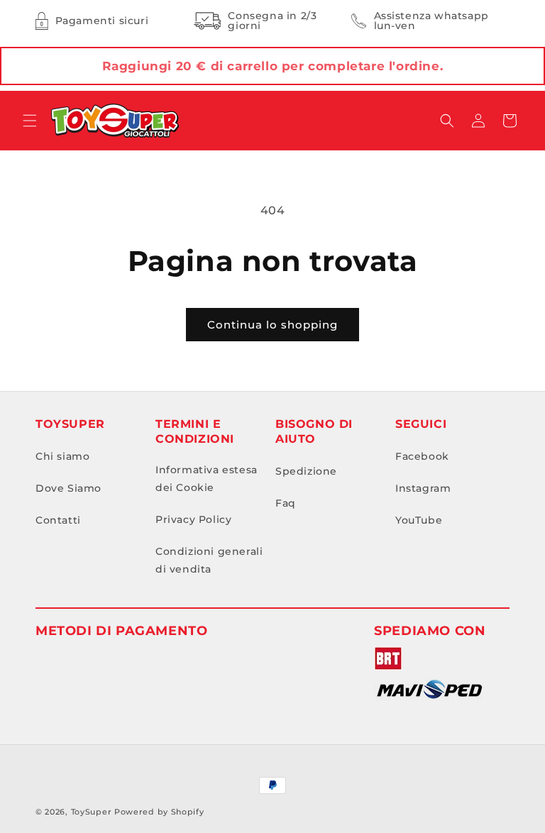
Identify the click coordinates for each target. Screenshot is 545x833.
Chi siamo (62, 456)
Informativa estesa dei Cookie (206, 478)
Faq (285, 503)
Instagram (423, 488)
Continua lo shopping (272, 324)
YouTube (418, 520)
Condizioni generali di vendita (209, 560)
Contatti (58, 520)
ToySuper (91, 812)
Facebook (422, 456)
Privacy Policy (193, 519)
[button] (29, 120)
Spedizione (306, 471)
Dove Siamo (68, 488)
